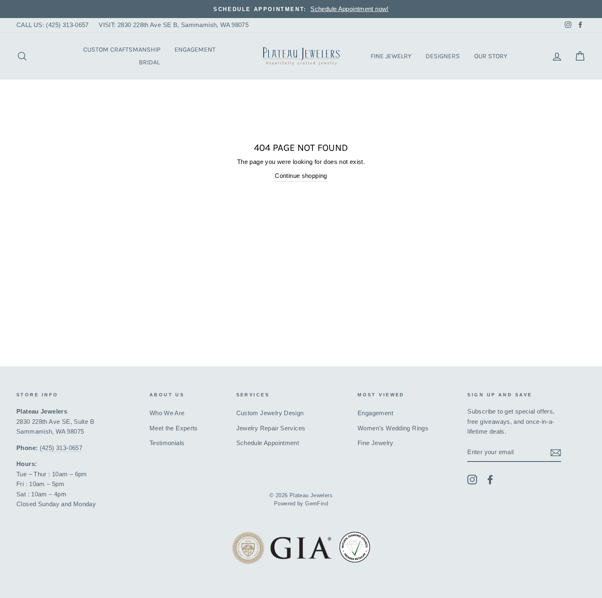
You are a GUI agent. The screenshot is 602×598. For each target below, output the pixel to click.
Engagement (194, 49)
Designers (442, 56)
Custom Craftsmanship (122, 49)
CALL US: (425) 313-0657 (52, 24)
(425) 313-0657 (61, 447)
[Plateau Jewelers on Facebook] (490, 479)
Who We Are (167, 412)
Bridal (149, 62)
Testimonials (167, 442)
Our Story (490, 56)
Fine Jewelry (391, 56)
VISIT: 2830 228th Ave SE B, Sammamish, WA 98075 (174, 24)
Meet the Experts (173, 428)
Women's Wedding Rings (393, 428)
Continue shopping (301, 175)
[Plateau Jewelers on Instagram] (472, 479)
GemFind (316, 504)
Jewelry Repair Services (271, 428)
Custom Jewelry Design (270, 412)
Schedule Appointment (267, 442)
